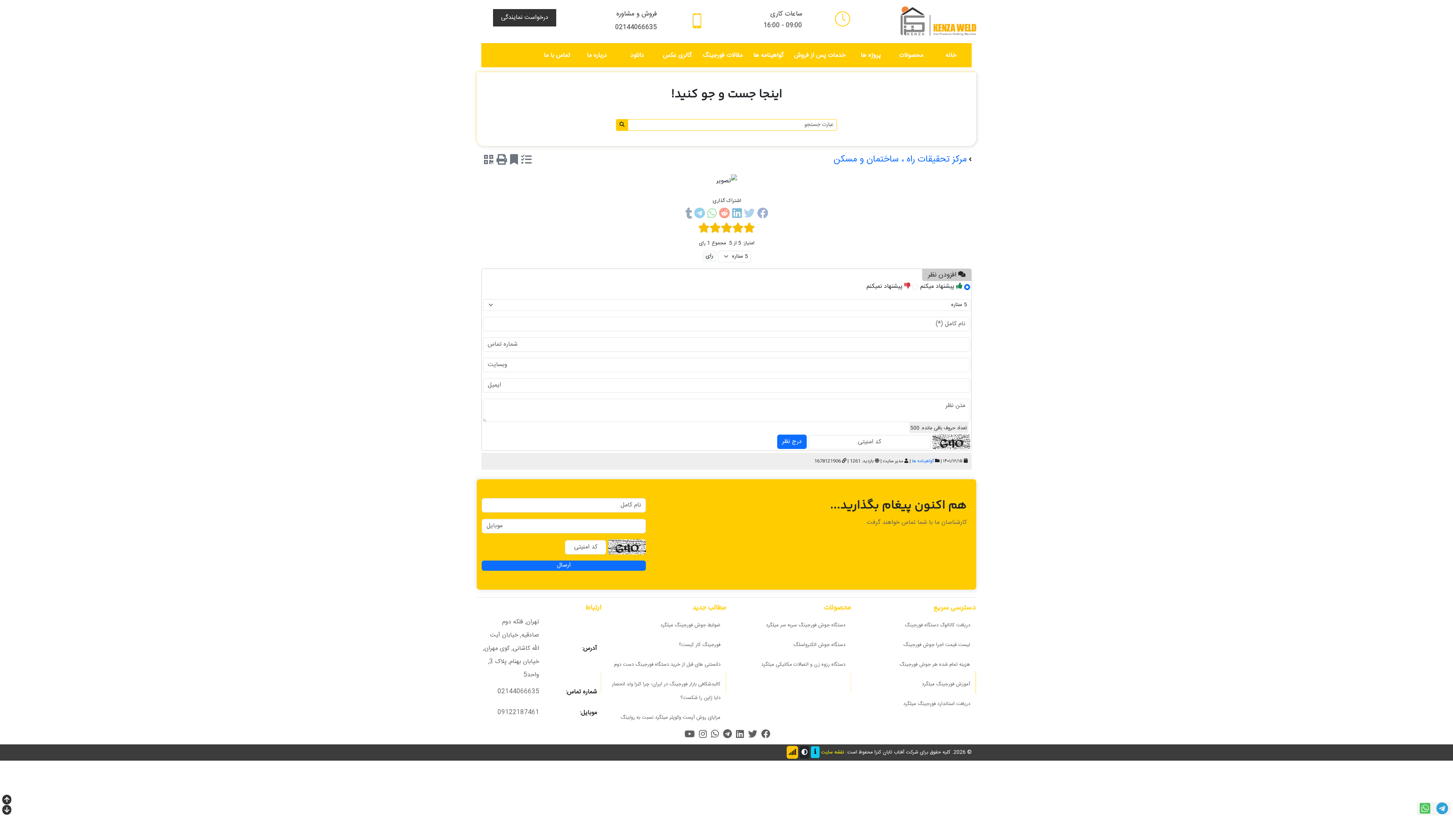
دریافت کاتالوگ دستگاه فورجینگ (937, 625)
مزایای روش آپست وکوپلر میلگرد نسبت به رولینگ (670, 717)
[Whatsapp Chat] (1425, 808)
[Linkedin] (737, 215)
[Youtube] (689, 734)
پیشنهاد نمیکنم (885, 286)
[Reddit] (724, 215)
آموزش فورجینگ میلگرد (946, 684)
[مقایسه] (526, 161)
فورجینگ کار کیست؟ (699, 645)
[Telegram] (699, 215)
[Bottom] (6, 811)
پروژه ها (871, 55)
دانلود (637, 55)
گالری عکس (677, 55)
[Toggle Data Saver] (792, 752)
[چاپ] (501, 161)
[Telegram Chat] (1442, 808)
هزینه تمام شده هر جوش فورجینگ (934, 664)
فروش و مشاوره (636, 14)
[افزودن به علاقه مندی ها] (514, 161)
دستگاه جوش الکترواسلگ (819, 645)
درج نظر (792, 441)
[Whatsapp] (712, 215)
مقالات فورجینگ (723, 55)
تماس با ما (557, 55)
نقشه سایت (832, 752)
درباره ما (597, 55)
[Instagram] (703, 734)
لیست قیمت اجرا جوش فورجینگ (936, 645)
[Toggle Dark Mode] (804, 752)
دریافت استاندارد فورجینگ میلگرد (936, 704)
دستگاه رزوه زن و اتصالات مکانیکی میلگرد (803, 664)
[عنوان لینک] (938, 21)
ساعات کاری (786, 14)
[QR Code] (488, 161)
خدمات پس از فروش (820, 55)
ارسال (564, 565)
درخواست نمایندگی (524, 17)
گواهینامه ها (768, 55)
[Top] (6, 800)
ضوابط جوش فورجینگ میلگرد (690, 625)
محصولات (911, 55)
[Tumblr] (688, 215)
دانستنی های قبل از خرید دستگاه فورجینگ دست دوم (667, 664)
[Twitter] (749, 215)
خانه (951, 55)
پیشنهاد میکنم (938, 286)
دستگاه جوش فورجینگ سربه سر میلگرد (805, 625)
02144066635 (636, 27)
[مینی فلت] (842, 18)
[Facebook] (762, 215)
